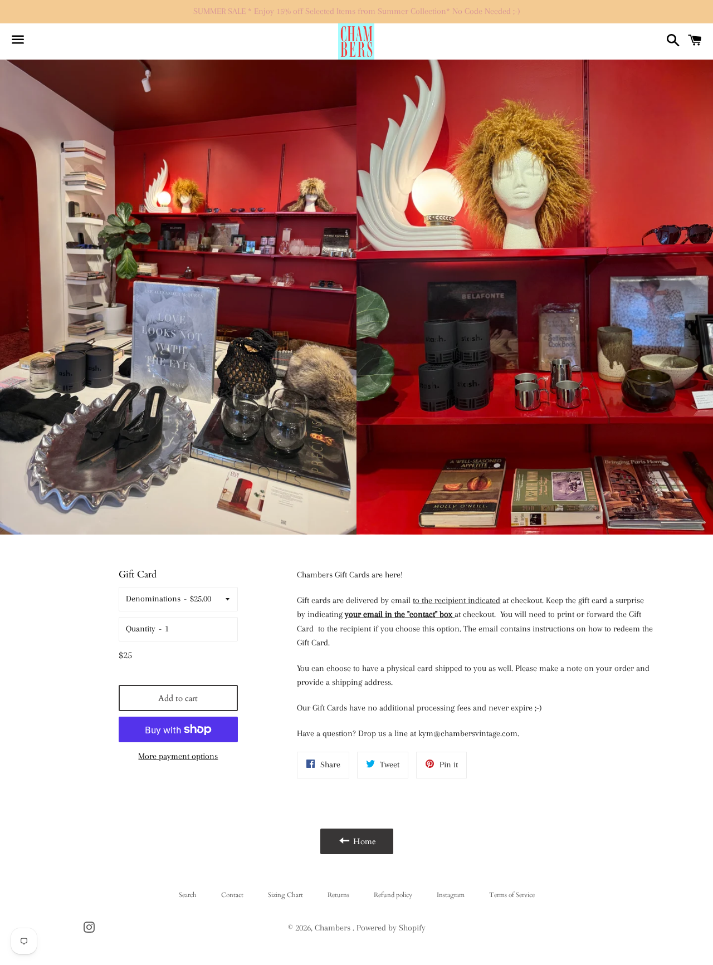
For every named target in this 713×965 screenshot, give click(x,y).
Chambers (334, 928)
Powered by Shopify (391, 928)
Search (188, 894)
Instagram (451, 894)
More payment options (178, 756)
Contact (232, 894)
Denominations (153, 599)
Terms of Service (512, 894)
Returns (338, 894)
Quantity (140, 629)
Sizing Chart (285, 894)
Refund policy (393, 894)
